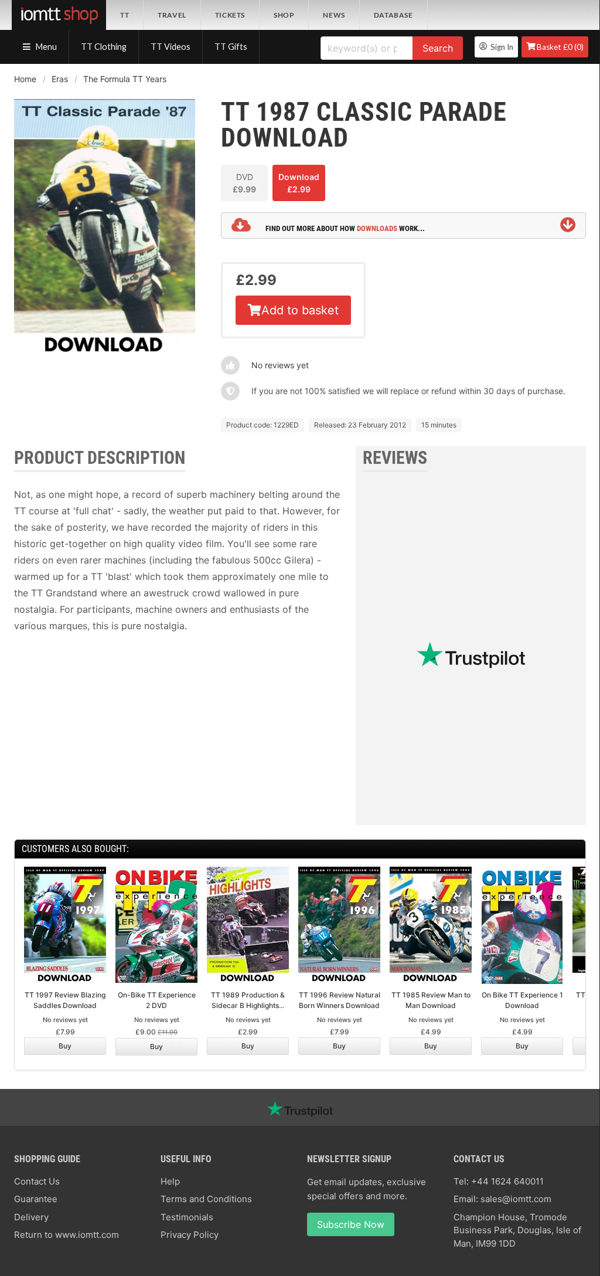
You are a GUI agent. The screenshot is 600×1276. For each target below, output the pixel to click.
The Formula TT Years (124, 79)
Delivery (31, 1217)
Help (170, 1181)
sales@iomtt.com (515, 1198)
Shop (284, 15)
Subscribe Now (350, 1224)
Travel (172, 15)
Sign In (500, 47)
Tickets (230, 15)
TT (124, 15)
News (334, 15)
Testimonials (187, 1217)
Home (25, 79)
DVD (244, 183)
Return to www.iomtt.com (66, 1234)
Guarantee (35, 1198)
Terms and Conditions (206, 1198)
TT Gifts (230, 47)
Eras (60, 79)
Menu (45, 47)
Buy (65, 1045)
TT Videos (170, 47)
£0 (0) (560, 47)
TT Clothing (104, 47)
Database (393, 15)
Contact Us (37, 1181)
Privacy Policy (190, 1234)
